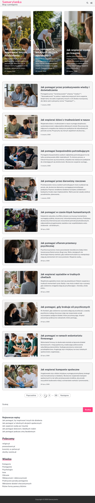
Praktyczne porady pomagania (15, 481)
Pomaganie (7, 467)
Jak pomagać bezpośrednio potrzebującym (65, 150)
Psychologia (7, 470)
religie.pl (6, 443)
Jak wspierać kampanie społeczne (60, 369)
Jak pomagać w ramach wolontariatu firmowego (61, 337)
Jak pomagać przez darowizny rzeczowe (63, 181)
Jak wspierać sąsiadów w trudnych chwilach (60, 276)
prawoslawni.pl (8, 446)
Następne (64, 395)
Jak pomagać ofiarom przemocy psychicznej (59, 244)
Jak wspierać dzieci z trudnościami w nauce (65, 119)
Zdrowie (5, 475)
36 (56, 395)
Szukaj (5, 404)
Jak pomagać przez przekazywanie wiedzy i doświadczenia (65, 89)
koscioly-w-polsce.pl (11, 449)
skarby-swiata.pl (9, 452)
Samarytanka (11, 2)
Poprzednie (31, 395)
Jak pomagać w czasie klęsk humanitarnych (65, 212)
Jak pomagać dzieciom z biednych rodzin (19, 429)
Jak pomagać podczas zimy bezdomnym (18, 431)
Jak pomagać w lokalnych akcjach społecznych (47, 52)
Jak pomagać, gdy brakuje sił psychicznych (65, 306)
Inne (4, 472)
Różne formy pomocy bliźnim (14, 486)
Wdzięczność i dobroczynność (14, 478)
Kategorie (6, 464)
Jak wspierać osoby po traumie (78, 51)
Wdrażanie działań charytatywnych (16, 483)
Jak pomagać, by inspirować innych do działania (16, 52)
